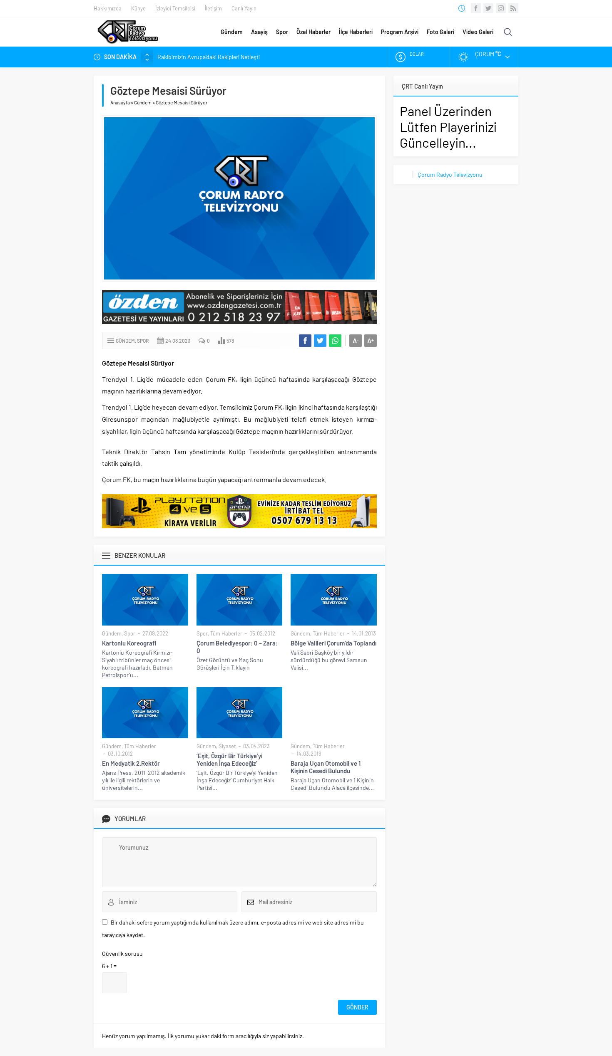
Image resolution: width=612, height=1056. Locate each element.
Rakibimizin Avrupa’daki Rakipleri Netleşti (208, 56)
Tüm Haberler (226, 633)
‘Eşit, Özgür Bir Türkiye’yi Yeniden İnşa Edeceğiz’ (229, 759)
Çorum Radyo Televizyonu (450, 174)
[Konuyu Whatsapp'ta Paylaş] (335, 340)
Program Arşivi (399, 31)
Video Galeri (478, 31)
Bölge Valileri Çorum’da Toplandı (333, 643)
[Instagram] (501, 8)
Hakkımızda (108, 8)
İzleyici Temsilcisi (175, 8)
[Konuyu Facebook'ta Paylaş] (305, 340)
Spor (282, 31)
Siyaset (227, 746)
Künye (138, 8)
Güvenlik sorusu (122, 953)
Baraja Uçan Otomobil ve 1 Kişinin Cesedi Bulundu (326, 766)
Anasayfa (120, 102)
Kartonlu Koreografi (129, 643)
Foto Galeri (440, 31)
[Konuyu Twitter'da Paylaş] (320, 340)
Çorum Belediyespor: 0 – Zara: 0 (237, 646)
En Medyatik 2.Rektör (131, 763)
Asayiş (259, 31)
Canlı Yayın (243, 8)
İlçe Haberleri (356, 31)
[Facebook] (476, 8)
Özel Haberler (313, 31)
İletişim (213, 8)
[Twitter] (488, 8)
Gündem (232, 31)
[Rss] (513, 8)
